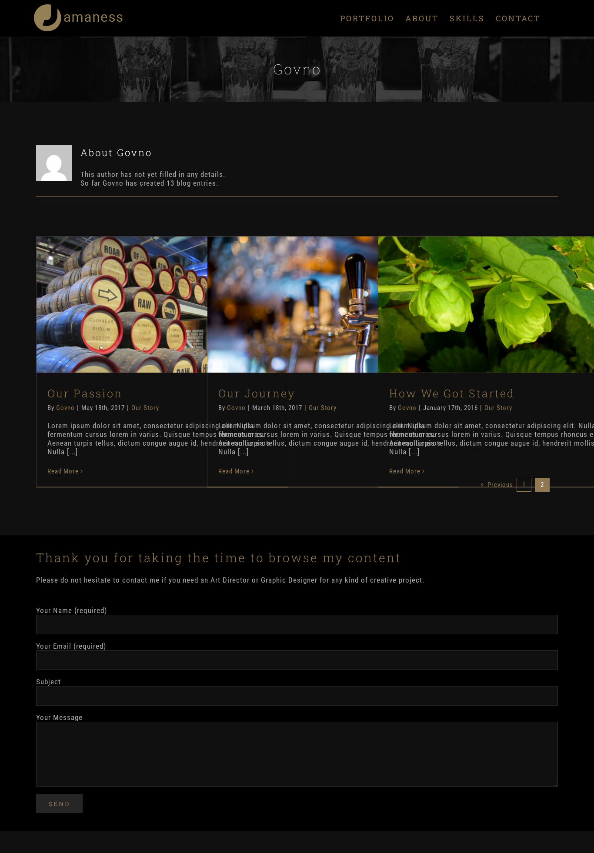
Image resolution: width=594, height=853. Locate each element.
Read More (63, 471)
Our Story (145, 408)
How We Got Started (503, 295)
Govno (65, 408)
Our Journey (332, 295)
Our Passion (162, 295)
